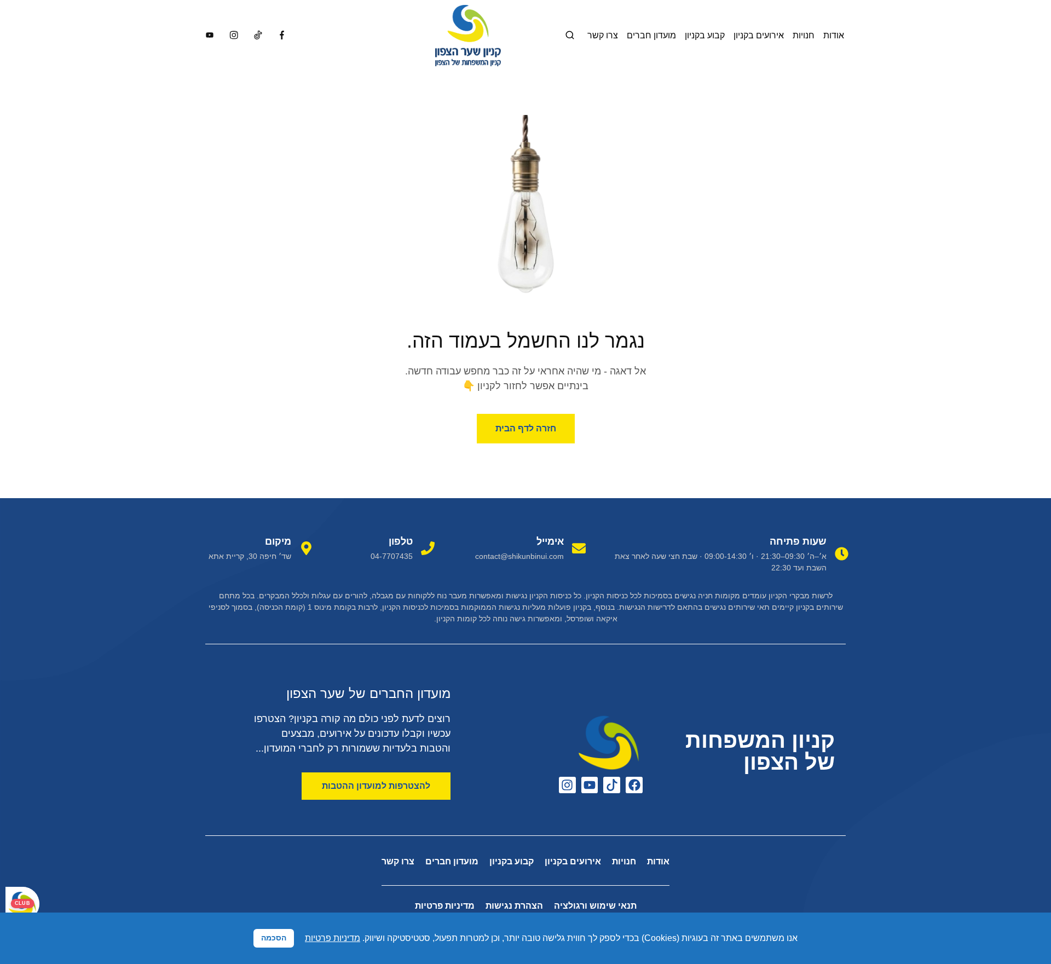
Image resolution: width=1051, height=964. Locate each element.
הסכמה (273, 937)
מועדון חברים (651, 35)
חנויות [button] (804, 35)
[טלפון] (428, 548)
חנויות (624, 861)
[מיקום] (306, 548)
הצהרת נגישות (514, 905)
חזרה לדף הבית (525, 428)
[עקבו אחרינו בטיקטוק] (611, 785)
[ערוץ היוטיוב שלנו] (589, 785)
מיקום (278, 541)
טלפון (401, 541)
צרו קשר (602, 35)
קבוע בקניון (705, 35)
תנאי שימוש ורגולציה (595, 905)
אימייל (550, 541)
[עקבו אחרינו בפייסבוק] (634, 785)
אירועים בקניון (759, 35)
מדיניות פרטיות (445, 905)
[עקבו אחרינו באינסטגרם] (567, 785)
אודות (833, 35)
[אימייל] (579, 548)
